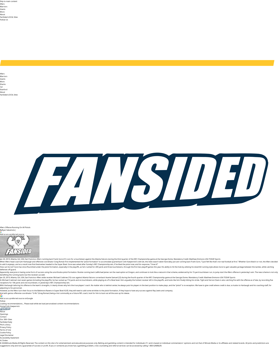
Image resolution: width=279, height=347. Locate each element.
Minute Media (11, 343)
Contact (3, 317)
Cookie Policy (5, 332)
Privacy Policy (5, 327)
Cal (1, 87)
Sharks (3, 84)
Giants (2, 79)
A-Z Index (4, 340)
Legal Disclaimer (7, 335)
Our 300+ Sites (6, 319)
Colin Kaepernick (13, 306)
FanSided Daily (6, 322)
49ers (2, 74)
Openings (4, 314)
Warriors (3, 76)
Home (2, 306)
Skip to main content (8, 1)
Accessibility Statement (9, 338)
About (2, 92)
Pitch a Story (5, 324)
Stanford (3, 89)
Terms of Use (5, 330)
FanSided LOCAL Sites (9, 95)
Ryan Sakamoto (8, 230)
